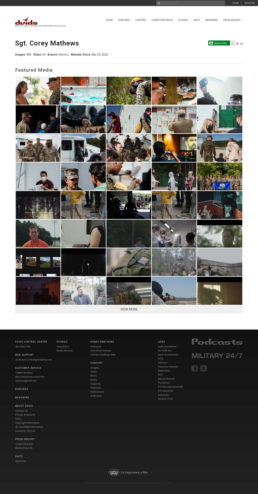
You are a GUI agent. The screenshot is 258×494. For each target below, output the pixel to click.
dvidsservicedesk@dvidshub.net (33, 359)
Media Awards (65, 350)
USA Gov (162, 362)
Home (109, 20)
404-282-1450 (23, 346)
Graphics (96, 383)
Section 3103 (165, 399)
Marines (63, 54)
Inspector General (168, 366)
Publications (97, 392)
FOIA (160, 358)
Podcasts (96, 388)
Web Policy (164, 370)
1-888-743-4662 (24, 372)
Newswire (211, 20)
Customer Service (25, 431)
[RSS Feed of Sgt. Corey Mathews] (237, 43)
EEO (160, 374)
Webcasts (96, 396)
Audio (94, 379)
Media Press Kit (24, 448)
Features (124, 20)
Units (196, 20)
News (94, 375)
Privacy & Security (25, 414)
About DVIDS (24, 406)
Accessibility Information (29, 427)
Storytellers (63, 346)
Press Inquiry (231, 20)
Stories (183, 20)
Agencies (20, 461)
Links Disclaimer (167, 346)
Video (94, 371)
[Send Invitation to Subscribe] (241, 43)
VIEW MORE (129, 309)
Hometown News (162, 20)
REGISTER (249, 3)
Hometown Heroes (101, 350)
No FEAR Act (165, 350)
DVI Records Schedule (170, 386)
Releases (96, 346)
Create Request (24, 444)
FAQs (18, 419)
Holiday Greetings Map (103, 354)
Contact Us (21, 410)
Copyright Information (27, 423)
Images (95, 367)
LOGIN (235, 3)
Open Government (168, 354)
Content (140, 20)
